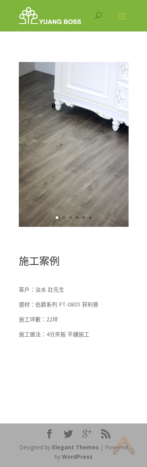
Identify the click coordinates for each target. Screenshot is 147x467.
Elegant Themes (75, 447)
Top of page (123, 445)
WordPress (77, 456)
